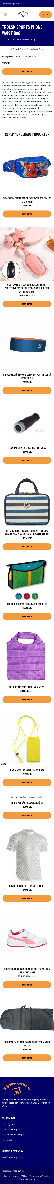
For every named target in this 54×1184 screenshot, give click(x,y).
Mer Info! (27, 71)
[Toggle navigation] (5, 14)
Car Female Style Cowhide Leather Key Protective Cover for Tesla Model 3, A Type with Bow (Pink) (27, 288)
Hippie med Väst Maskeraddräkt (27, 802)
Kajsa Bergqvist (14, 1129)
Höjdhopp (11, 1124)
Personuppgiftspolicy (40, 1176)
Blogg (9, 1140)
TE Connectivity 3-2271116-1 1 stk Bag (27, 447)
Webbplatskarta (27, 1179)
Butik (45, 14)
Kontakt (15, 1176)
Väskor (17, 56)
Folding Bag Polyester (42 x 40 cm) (27, 687)
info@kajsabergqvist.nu (11, 4)
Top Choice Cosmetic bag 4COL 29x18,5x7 (27, 603)
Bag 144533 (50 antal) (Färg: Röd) (27, 770)
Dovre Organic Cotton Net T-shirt (27, 885)
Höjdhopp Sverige (15, 1134)
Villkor (24, 1176)
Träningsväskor (29, 56)
